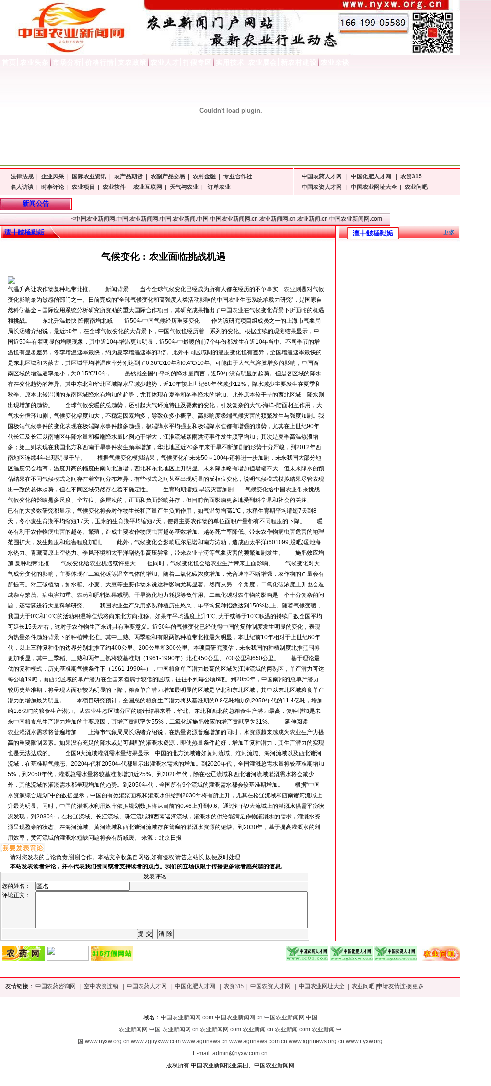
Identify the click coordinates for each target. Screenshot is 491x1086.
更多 (449, 232)
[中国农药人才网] (289, 958)
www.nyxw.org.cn (107, 1041)
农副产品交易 (168, 176)
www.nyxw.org (364, 1041)
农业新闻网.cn (180, 1029)
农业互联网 (147, 187)
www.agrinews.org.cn (316, 1041)
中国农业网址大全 (374, 187)
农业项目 (83, 187)
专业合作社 (237, 176)
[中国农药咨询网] (49, 958)
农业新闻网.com (220, 1029)
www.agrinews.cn (205, 1041)
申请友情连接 (394, 986)
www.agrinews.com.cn (258, 1041)
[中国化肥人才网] (333, 958)
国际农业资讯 (89, 176)
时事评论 (52, 187)
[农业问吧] (421, 958)
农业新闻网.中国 (140, 1029)
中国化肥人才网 (372, 176)
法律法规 (22, 176)
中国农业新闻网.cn (239, 1017)
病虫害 (56, 531)
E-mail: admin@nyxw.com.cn (230, 1053)
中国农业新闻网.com (187, 1017)
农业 (289, 289)
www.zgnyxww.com (156, 1041)
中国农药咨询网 (56, 986)
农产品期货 (128, 176)
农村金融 (204, 176)
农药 (82, 595)
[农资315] (93, 958)
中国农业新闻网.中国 (290, 1017)
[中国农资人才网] (377, 958)
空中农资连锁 (102, 986)
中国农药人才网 (322, 176)
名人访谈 (22, 187)
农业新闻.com (292, 1029)
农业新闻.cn (258, 1029)
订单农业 (218, 187)
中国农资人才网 (322, 187)
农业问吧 (416, 187)
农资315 (411, 176)
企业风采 (52, 176)
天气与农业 (184, 187)
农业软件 (114, 187)
